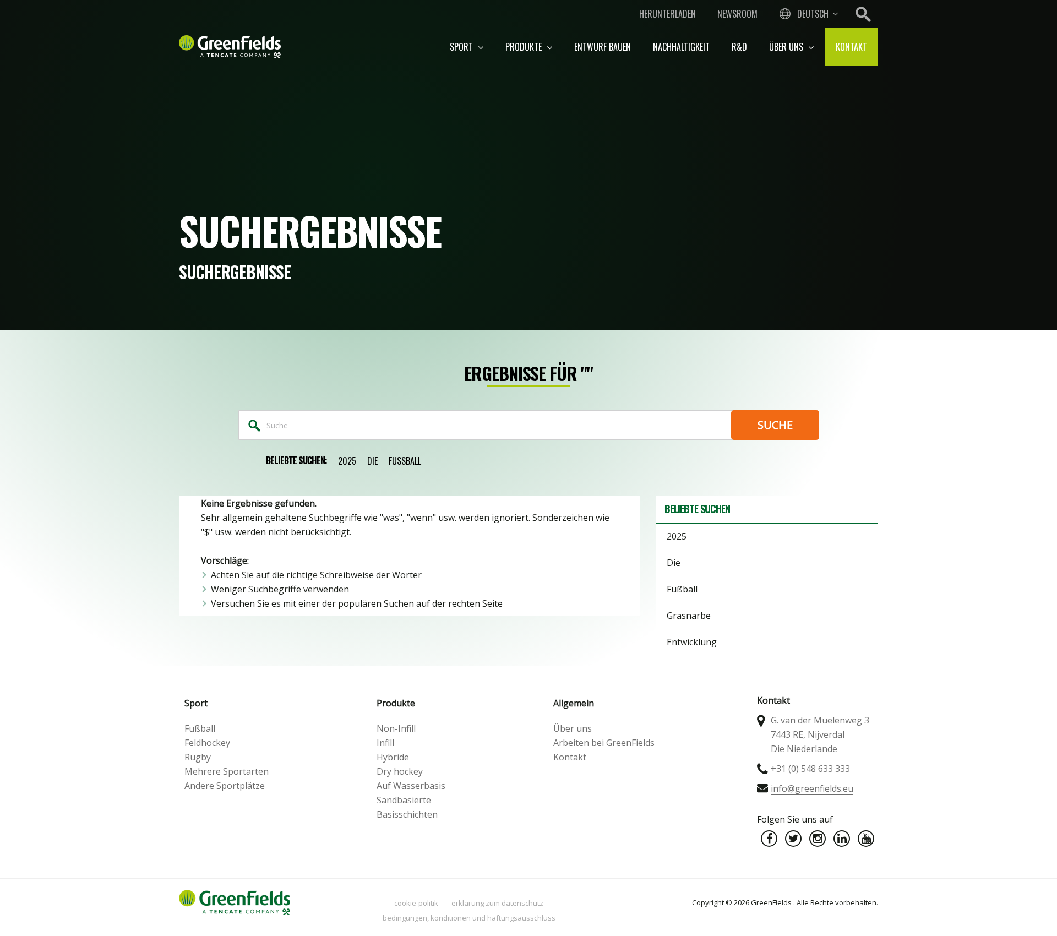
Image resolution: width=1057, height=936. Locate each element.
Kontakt (851, 46)
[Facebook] (769, 838)
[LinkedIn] (842, 838)
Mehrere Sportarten (226, 771)
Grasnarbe (689, 616)
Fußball (405, 460)
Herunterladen (667, 13)
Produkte (524, 46)
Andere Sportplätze (224, 786)
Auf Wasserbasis (411, 786)
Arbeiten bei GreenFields (604, 743)
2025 (347, 460)
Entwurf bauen (602, 46)
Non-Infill (396, 728)
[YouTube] (866, 838)
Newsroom (737, 13)
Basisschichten (407, 814)
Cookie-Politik (416, 903)
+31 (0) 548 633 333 (810, 769)
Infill (385, 743)
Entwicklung (692, 642)
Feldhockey (207, 743)
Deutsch (813, 13)
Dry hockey (400, 771)
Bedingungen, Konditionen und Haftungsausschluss (469, 918)
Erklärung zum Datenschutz (497, 903)
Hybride (393, 757)
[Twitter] (793, 838)
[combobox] (807, 14)
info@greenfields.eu (812, 788)
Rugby (197, 757)
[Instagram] (817, 838)
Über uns (787, 46)
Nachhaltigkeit (681, 46)
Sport (462, 46)
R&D (739, 46)
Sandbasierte (404, 800)
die (372, 460)
